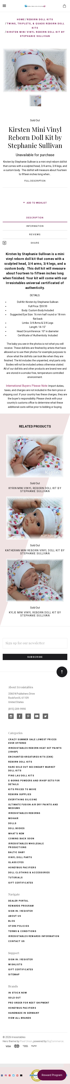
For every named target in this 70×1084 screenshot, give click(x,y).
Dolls (12, 823)
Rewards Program (21, 906)
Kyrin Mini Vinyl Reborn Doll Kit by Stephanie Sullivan (35, 490)
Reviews (35, 234)
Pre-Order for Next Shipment (28, 1003)
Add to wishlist (36, 203)
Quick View (35, 457)
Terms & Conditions (22, 931)
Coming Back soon (21, 838)
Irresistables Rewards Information (33, 936)
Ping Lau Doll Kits (21, 775)
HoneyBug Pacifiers (22, 1008)
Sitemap (14, 974)
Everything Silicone (22, 799)
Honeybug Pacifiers (22, 867)
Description (35, 217)
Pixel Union (26, 1041)
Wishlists (15, 964)
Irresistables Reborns (24, 813)
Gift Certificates (20, 883)
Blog (11, 921)
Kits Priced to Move (22, 789)
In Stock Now (17, 993)
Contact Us (16, 941)
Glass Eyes (16, 862)
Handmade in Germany (23, 1013)
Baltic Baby (16, 852)
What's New (16, 833)
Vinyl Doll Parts (20, 857)
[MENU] (5, 5)
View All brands (19, 1018)
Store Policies (18, 926)
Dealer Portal (18, 901)
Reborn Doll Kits (20, 762)
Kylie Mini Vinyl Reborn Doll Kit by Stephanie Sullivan (35, 614)
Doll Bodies (16, 828)
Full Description (35, 181)
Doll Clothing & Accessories (29, 872)
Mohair (13, 818)
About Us (14, 916)
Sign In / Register (20, 911)
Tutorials (15, 877)
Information (35, 226)
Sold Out (35, 120)
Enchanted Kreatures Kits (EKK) (30, 757)
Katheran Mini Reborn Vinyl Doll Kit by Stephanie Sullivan (35, 552)
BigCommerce (55, 1041)
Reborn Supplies (19, 794)
